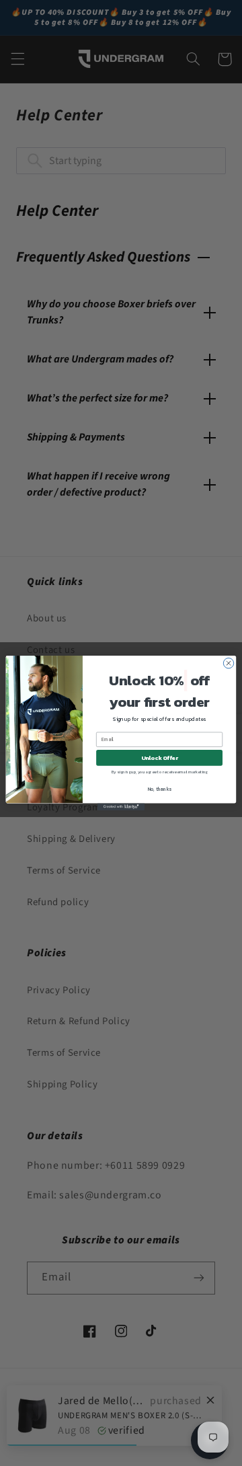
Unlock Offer (159, 757)
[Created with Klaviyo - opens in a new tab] (121, 806)
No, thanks (159, 790)
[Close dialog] (228, 663)
